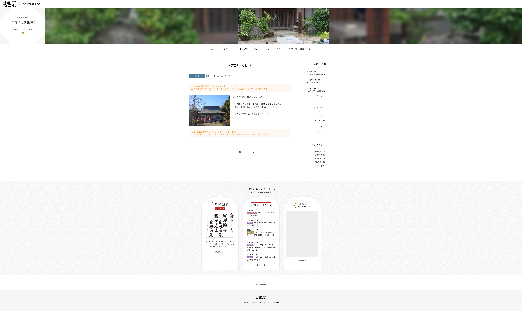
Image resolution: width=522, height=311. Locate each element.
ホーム (212, 49)
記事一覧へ (320, 96)
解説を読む (220, 252)
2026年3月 (318, 151)
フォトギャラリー (274, 49)
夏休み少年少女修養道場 (315, 91)
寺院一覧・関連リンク (299, 49)
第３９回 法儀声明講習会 (316, 74)
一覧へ (240, 152)
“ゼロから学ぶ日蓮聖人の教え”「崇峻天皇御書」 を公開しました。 (261, 235)
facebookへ (302, 260)
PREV (227, 152)
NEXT (253, 152)
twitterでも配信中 (216, 246)
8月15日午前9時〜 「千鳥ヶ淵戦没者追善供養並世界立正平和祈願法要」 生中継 (261, 247)
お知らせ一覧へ (261, 265)
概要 (225, 49)
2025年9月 (318, 155)
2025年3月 (318, 162)
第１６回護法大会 (313, 82)
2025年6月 (318, 158)
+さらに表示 (319, 166)
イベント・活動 (241, 49)
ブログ (257, 49)
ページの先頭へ (261, 284)
